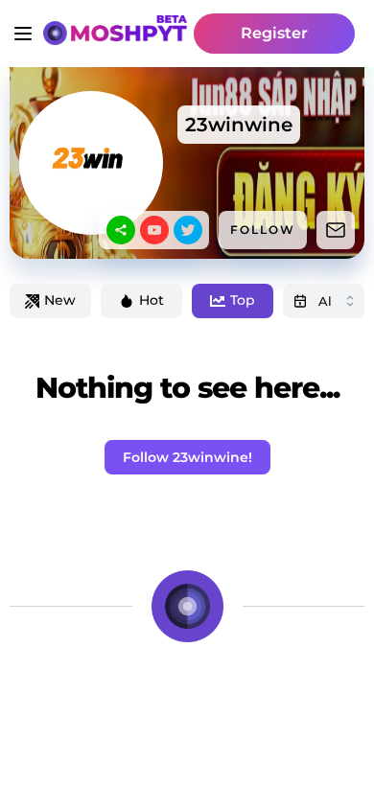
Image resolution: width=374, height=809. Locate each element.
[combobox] (323, 301)
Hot (151, 300)
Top (242, 300)
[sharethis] (120, 230)
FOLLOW (262, 229)
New (60, 300)
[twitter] (188, 230)
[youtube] (154, 230)
